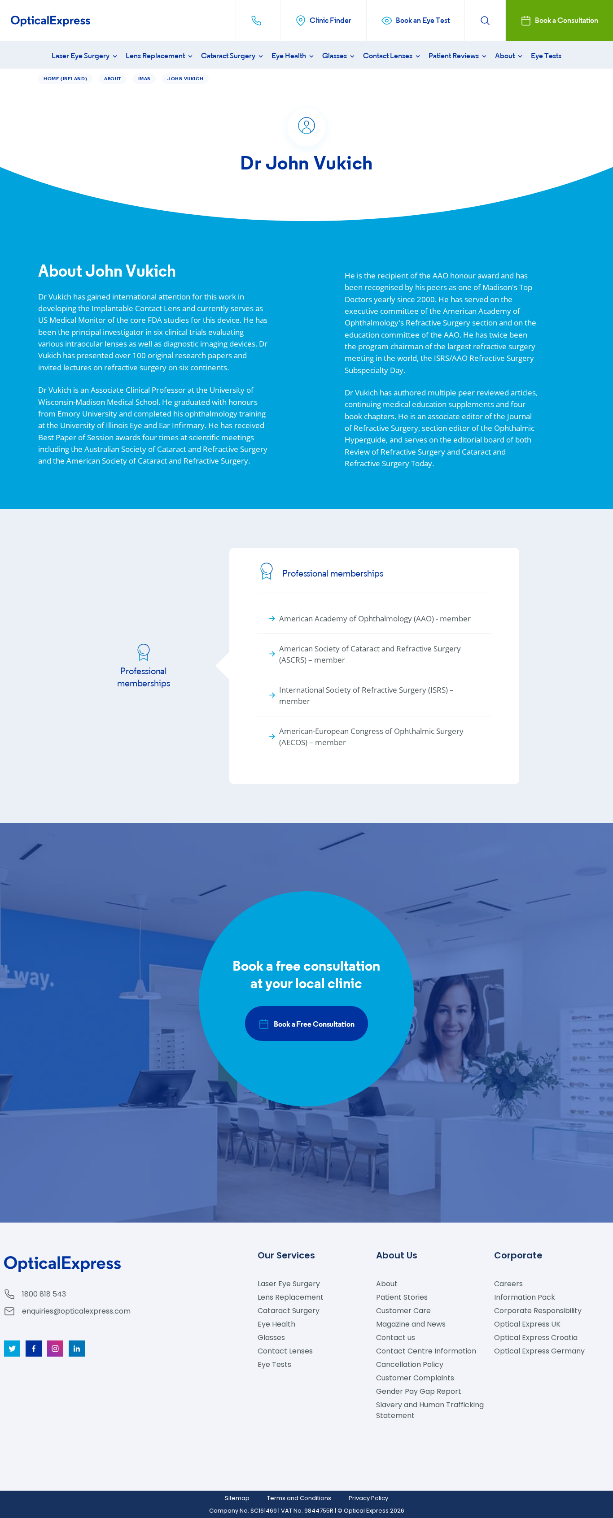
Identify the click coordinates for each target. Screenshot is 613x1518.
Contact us (395, 1337)
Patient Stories (402, 1297)
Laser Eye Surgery (81, 56)
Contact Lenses (388, 56)
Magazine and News (411, 1324)
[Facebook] (34, 1348)
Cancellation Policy (409, 1364)
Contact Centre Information (426, 1351)
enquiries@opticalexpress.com (76, 1311)
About (505, 56)
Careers (508, 1284)
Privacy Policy (368, 1498)
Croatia (536, 1337)
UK (527, 1324)
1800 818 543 (44, 1294)
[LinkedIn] (77, 1348)
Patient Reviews (454, 56)
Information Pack (524, 1297)
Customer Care (403, 1310)
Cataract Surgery (229, 56)
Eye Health (289, 56)
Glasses (335, 56)
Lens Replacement (156, 56)
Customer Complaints (415, 1378)
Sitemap (237, 1498)
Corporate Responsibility (538, 1310)
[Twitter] (12, 1348)
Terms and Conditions (299, 1498)
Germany (539, 1351)
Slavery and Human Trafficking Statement (430, 1410)
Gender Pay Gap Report (418, 1391)
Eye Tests (546, 56)
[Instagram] (55, 1348)
